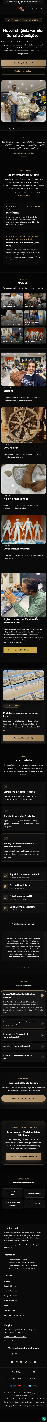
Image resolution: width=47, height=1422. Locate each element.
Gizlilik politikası (26, 1402)
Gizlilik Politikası (10, 1291)
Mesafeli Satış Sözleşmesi (14, 1315)
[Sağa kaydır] (28, 967)
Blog (6, 1305)
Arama (7, 1281)
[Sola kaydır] (18, 967)
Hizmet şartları (39, 1402)
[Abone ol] (36, 1353)
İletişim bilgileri (25, 1406)
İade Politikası (10, 1286)
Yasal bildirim (38, 1406)
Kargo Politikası (10, 1296)
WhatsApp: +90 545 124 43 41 (15, 1337)
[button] (4, 9)
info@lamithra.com (11, 1341)
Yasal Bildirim (9, 1310)
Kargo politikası (12, 1406)
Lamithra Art (15, 1393)
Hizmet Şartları (10, 1301)
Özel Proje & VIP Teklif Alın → (20, 650)
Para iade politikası (11, 1402)
